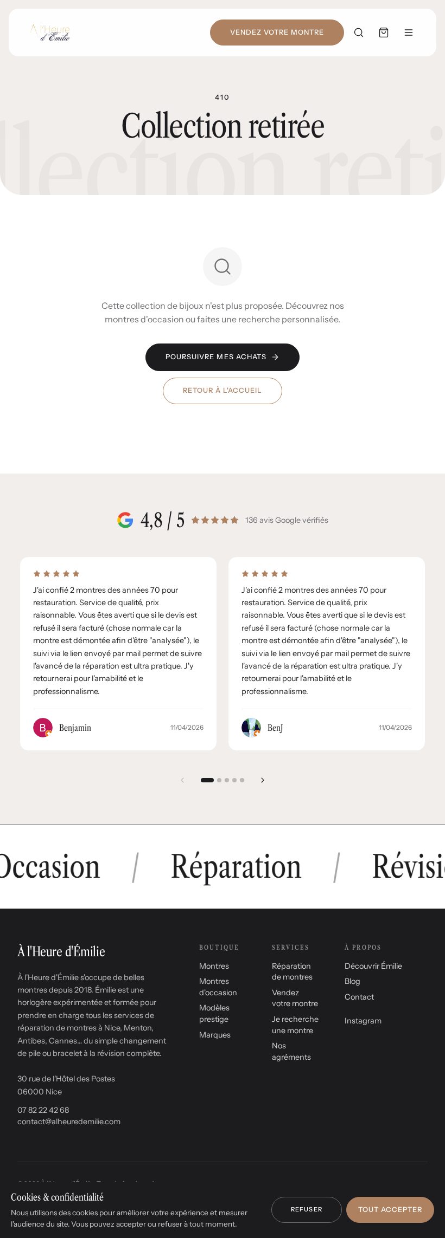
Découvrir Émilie (373, 966)
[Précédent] (182, 780)
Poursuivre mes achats (216, 357)
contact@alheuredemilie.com (68, 1121)
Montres (214, 966)
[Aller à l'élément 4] (234, 780)
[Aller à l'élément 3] (227, 780)
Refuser (306, 1209)
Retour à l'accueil (222, 390)
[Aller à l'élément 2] (219, 780)
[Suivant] (262, 780)
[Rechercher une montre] (358, 32)
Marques (215, 1035)
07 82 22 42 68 (43, 1110)
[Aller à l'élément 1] (207, 780)
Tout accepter (390, 1209)
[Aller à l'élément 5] (242, 780)
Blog (352, 981)
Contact (359, 997)
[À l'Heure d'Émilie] (50, 32)
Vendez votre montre (277, 32)
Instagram (363, 1021)
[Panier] (383, 32)
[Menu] (408, 32)
